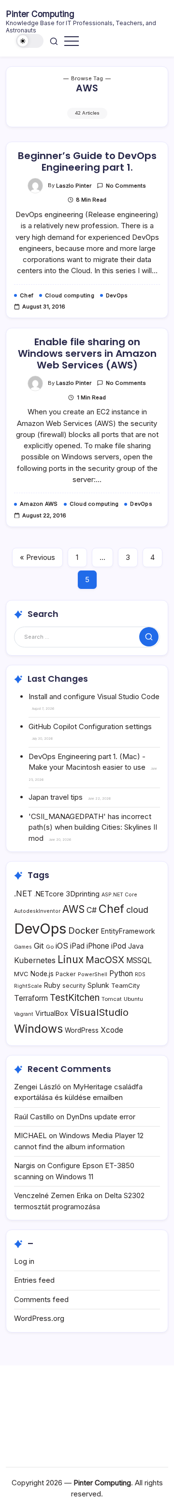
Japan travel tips (56, 797)
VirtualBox (51, 1013)
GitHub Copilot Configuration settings (90, 726)
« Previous (37, 557)
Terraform (31, 998)
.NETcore (49, 894)
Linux (71, 959)
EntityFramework (128, 931)
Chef (111, 909)
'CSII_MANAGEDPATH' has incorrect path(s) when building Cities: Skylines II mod (93, 827)
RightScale (28, 986)
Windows (38, 1029)
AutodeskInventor (37, 911)
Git (39, 946)
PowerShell (92, 974)
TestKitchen (75, 997)
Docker (83, 930)
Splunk (98, 985)
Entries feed (34, 1280)
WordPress (82, 1030)
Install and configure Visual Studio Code (94, 696)
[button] (30, 41)
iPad (77, 946)
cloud (137, 910)
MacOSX (105, 960)
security (74, 985)
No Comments (126, 185)
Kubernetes (35, 960)
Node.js (42, 974)
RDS (140, 974)
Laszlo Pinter (73, 185)
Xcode (112, 1030)
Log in (24, 1261)
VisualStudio (99, 1012)
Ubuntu (133, 999)
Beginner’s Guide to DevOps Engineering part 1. (87, 161)
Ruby (52, 985)
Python (121, 973)
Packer (66, 974)
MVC (21, 974)
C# (92, 910)
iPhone (98, 946)
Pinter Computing (40, 14)
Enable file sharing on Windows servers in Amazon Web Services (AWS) (87, 353)
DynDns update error (100, 1116)
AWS (73, 909)
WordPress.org (39, 1318)
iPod (118, 946)
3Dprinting (83, 893)
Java (136, 946)
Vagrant (23, 1014)
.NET (23, 893)
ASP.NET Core (119, 895)
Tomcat (112, 999)
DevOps (40, 928)
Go (50, 946)
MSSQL (139, 960)
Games (23, 947)
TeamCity (125, 985)
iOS (62, 946)
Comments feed (41, 1299)
